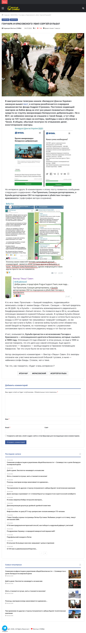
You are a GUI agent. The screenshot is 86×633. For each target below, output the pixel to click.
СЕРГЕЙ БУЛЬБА (59, 373)
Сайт (46, 427)
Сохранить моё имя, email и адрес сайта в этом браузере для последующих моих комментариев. (43, 436)
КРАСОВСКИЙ (39, 373)
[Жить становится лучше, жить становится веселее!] (75, 594)
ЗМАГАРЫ (13, 15)
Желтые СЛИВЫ (38, 629)
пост (25, 104)
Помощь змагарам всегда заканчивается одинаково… (26, 601)
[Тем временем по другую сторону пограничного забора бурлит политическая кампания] (75, 614)
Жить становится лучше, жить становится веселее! (25, 591)
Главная (6, 15)
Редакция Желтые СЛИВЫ (12, 28)
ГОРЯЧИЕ (5, 20)
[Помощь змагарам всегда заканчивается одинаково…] (75, 604)
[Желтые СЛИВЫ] (14, 8)
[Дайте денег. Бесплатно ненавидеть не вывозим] (75, 584)
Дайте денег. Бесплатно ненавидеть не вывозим (23, 581)
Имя (7, 419)
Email (7, 427)
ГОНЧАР (24, 373)
